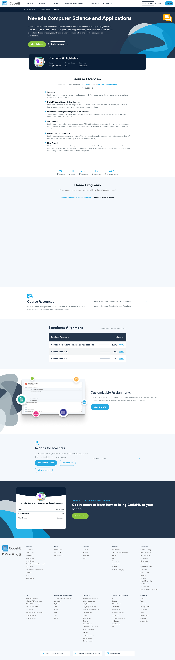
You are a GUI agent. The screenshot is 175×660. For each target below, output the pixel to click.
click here (85, 84)
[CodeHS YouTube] (13, 554)
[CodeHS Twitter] (17, 554)
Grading (114, 555)
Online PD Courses (32, 598)
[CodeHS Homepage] (12, 3)
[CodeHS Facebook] (3, 554)
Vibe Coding (116, 624)
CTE (84, 558)
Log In (160, 3)
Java (55, 607)
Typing (28, 575)
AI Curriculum (144, 587)
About (142, 598)
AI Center (143, 610)
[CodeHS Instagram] (6, 554)
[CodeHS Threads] (20, 554)
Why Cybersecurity (89, 601)
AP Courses (144, 558)
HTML (56, 610)
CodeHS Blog (87, 624)
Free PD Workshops (32, 607)
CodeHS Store (115, 653)
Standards (143, 570)
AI (112, 598)
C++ (55, 612)
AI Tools (114, 567)
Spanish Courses (146, 567)
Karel (56, 618)
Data (113, 558)
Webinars (86, 632)
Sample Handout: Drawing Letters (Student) (112, 301)
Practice (143, 575)
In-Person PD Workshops (34, 601)
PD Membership (31, 618)
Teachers (86, 555)
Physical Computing (118, 618)
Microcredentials (31, 615)
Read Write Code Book (90, 627)
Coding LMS (30, 553)
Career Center (87, 638)
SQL (55, 615)
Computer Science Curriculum (35, 564)
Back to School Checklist (91, 610)
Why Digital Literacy (89, 607)
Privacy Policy (144, 615)
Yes (113, 627)
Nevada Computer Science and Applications (72, 344)
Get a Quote (58, 555)
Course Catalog (45, 9)
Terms (142, 612)
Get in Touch (80, 516)
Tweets (85, 621)
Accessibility (144, 621)
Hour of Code (144, 572)
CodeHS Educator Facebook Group (88, 653)
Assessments (116, 610)
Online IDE (29, 555)
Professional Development (34, 570)
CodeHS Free (30, 561)
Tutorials (143, 578)
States (85, 615)
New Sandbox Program (63, 598)
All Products (29, 550)
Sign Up (169, 3)
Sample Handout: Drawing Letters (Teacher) (112, 306)
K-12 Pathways (145, 555)
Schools (85, 553)
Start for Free (58, 553)
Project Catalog (145, 553)
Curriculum (32, 9)
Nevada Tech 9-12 (59, 351)
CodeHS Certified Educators (54, 653)
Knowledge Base (88, 630)
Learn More (100, 407)
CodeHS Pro (30, 558)
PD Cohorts (29, 610)
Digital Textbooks (146, 581)
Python (56, 604)
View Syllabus (37, 44)
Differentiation (116, 604)
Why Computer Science (90, 598)
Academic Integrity (118, 570)
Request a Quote (148, 3)
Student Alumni (88, 641)
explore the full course (107, 84)
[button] (31, 3)
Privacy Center (145, 607)
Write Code (115, 561)
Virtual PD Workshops (33, 604)
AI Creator (29, 572)
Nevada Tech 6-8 (59, 358)
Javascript (57, 601)
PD (27, 595)
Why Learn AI (87, 604)
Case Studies (87, 612)
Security (143, 618)
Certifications (30, 567)
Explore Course (57, 44)
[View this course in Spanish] (168, 18)
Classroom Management (120, 553)
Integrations (116, 564)
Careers (143, 604)
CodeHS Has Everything (120, 595)
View (121, 344)
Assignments (116, 550)
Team (142, 601)
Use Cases (86, 547)
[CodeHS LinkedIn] (10, 554)
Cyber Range (30, 578)
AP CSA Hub (144, 584)
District (85, 550)
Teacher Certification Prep (34, 612)
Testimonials (87, 618)
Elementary (144, 561)
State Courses (145, 564)
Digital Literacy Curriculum (149, 590)
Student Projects (88, 635)
